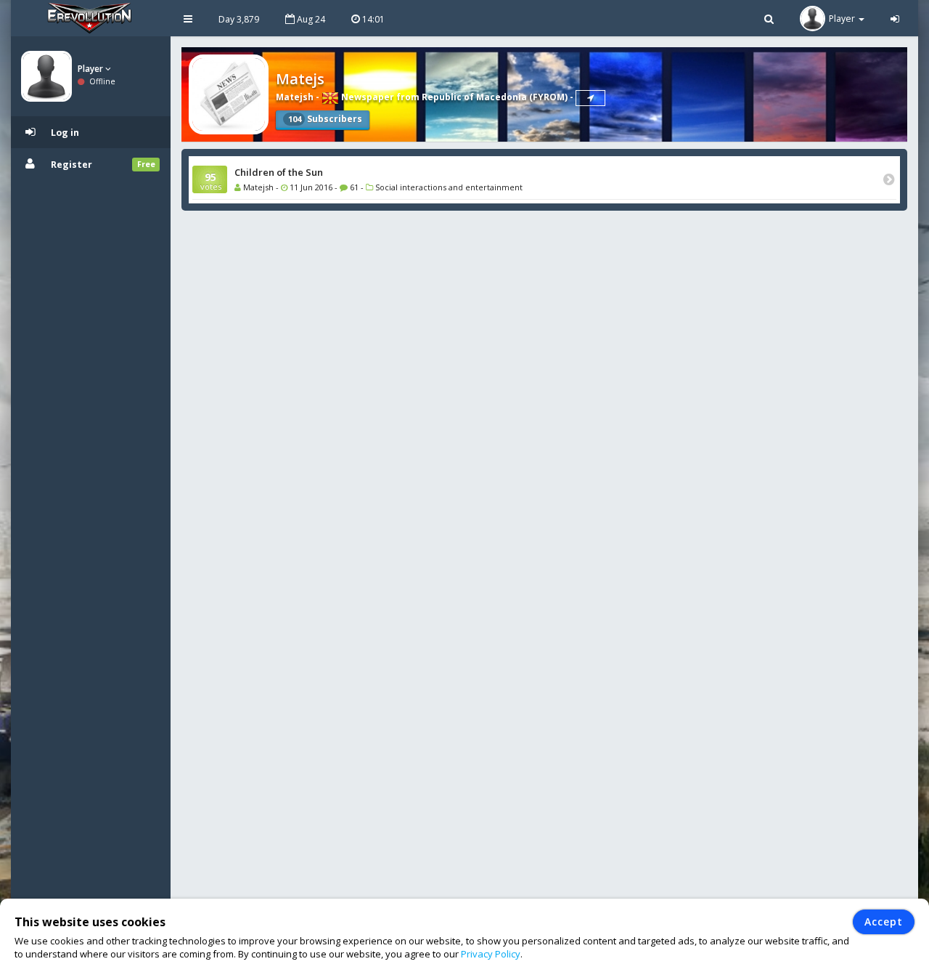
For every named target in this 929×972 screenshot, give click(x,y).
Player (91, 68)
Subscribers (325, 119)
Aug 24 (310, 19)
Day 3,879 (238, 19)
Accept (883, 921)
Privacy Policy (490, 953)
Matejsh (295, 97)
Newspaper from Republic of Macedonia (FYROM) (453, 97)
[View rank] (590, 98)
